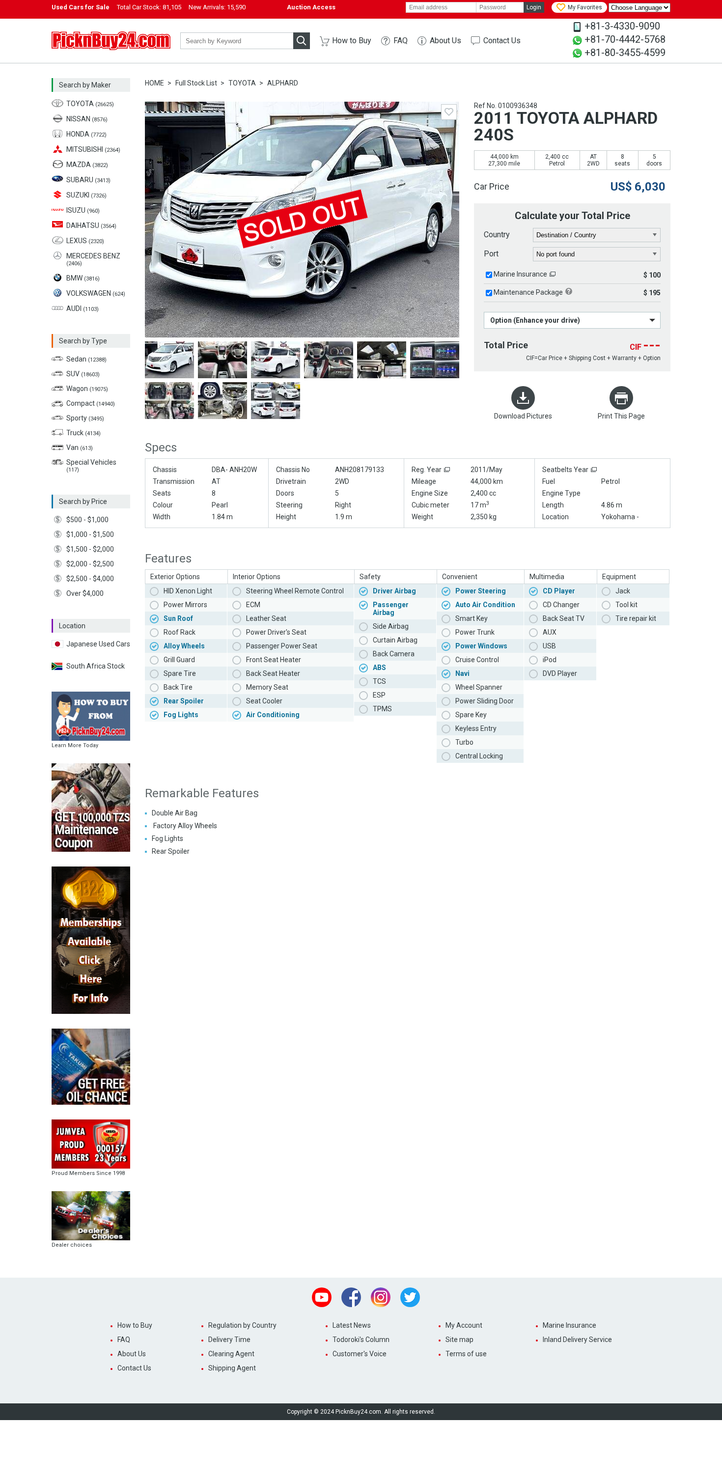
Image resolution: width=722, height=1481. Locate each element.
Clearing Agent (231, 1354)
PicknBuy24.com (111, 40)
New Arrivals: (217, 7)
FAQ (400, 40)
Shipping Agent (232, 1368)
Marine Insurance (520, 274)
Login (534, 7)
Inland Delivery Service (577, 1339)
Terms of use (466, 1354)
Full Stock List (196, 83)
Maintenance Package (528, 292)
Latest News (352, 1325)
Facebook (351, 1297)
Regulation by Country (242, 1325)
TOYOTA (242, 83)
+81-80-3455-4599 (625, 52)
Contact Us (502, 40)
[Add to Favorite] (449, 112)
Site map (459, 1339)
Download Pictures (523, 416)
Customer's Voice (360, 1354)
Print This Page (621, 416)
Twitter (410, 1297)
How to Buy (351, 40)
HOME (154, 83)
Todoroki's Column (361, 1339)
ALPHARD (282, 83)
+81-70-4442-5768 (625, 39)
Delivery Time (229, 1339)
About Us (445, 40)
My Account (463, 1325)
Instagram (380, 1297)
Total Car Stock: (149, 7)
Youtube (322, 1297)
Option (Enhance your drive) (535, 320)
